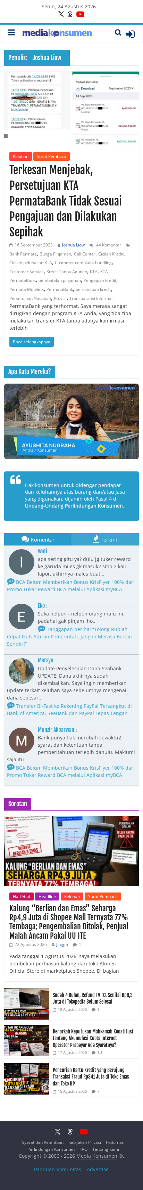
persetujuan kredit (93, 289)
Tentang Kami (105, 1149)
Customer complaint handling (83, 263)
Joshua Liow (73, 245)
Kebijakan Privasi (84, 1142)
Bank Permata (23, 254)
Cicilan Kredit (111, 254)
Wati (42, 551)
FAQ (83, 1149)
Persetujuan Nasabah (30, 298)
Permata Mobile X (26, 289)
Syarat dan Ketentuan (43, 1142)
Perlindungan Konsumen (51, 1149)
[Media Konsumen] (57, 34)
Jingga (62, 944)
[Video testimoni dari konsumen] (71, 421)
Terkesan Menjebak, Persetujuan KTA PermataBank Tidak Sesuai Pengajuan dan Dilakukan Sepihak (65, 201)
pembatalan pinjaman (60, 280)
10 (99, 1052)
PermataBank (60, 289)
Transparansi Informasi (92, 298)
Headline (47, 896)
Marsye (45, 660)
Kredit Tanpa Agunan (67, 272)
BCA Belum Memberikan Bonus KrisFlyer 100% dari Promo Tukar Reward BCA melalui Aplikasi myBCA (71, 771)
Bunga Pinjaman (55, 254)
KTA (94, 272)
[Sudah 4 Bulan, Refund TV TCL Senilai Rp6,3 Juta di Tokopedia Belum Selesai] (26, 992)
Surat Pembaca (51, 156)
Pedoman (115, 1142)
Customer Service (26, 272)
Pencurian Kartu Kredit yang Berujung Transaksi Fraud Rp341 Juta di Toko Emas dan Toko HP (91, 1077)
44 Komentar (108, 245)
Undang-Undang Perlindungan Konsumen (74, 505)
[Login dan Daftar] (130, 34)
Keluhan (20, 156)
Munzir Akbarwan (56, 729)
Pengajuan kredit (100, 280)
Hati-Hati (21, 896)
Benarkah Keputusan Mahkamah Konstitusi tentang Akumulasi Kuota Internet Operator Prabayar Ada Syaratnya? (93, 1038)
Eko (41, 605)
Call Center (84, 254)
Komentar (42, 539)
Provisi (60, 298)
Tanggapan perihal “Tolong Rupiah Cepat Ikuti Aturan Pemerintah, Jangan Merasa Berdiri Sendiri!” (70, 636)
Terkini (109, 539)
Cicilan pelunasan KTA (30, 263)
